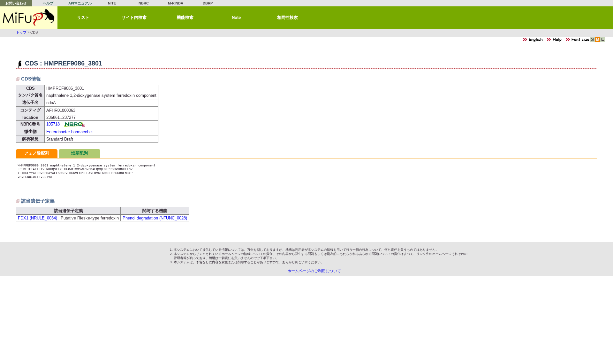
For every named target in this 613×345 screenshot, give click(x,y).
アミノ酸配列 (36, 153)
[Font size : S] (592, 41)
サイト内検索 (134, 17)
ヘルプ (48, 3)
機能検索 (185, 17)
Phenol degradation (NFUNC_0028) (155, 218)
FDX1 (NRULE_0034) (37, 218)
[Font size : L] (602, 41)
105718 (53, 124)
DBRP (208, 3)
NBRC (144, 3)
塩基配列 (79, 153)
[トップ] (28, 17)
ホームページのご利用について (314, 271)
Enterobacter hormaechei (69, 131)
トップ (21, 32)
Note (236, 17)
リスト (83, 17)
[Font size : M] (597, 41)
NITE (112, 3)
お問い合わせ (15, 3)
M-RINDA (175, 3)
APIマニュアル (80, 3)
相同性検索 (287, 17)
